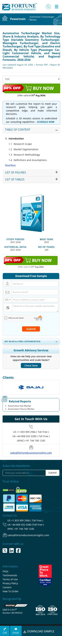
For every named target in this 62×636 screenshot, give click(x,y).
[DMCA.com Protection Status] (9, 489)
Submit (31, 329)
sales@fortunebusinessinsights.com (31, 452)
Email (16, 632)
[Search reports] (48, 6)
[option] (31, 387)
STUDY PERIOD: (15, 239)
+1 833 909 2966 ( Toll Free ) (33, 431)
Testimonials (10, 575)
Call (5, 632)
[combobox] (8, 299)
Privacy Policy (10, 583)
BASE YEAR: (46, 239)
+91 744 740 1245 (24, 528)
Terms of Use (10, 579)
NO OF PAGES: (46, 247)
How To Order (11, 591)
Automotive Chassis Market (21, 408)
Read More (10, 165)
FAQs (5, 571)
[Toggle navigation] (56, 6)
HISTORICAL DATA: (15, 247)
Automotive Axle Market (19, 405)
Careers (7, 587)
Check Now (31, 365)
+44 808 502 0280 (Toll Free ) (27, 524)
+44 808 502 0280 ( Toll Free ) (33, 436)
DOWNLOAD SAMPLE (40, 631)
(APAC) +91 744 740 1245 (31, 440)
